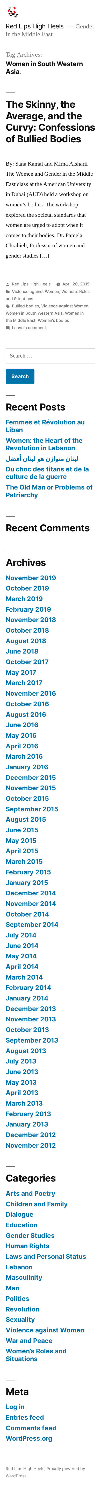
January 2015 (27, 883)
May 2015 (21, 840)
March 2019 (24, 599)
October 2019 (27, 588)
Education (21, 1225)
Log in (15, 1407)
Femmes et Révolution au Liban (45, 426)
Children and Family (37, 1204)
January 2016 (27, 767)
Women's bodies (53, 320)
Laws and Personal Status (46, 1256)
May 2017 (21, 672)
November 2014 (31, 903)
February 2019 (28, 609)
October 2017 (27, 662)
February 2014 (28, 987)
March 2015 (24, 861)
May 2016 (21, 735)
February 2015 (28, 872)
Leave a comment (29, 327)
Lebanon (19, 1267)
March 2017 (24, 683)
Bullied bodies (25, 306)
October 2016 (27, 704)
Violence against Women (35, 291)
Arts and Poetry (30, 1193)
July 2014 (21, 935)
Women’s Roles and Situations (36, 1355)
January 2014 (27, 998)
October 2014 (27, 914)
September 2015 (32, 809)
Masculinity (24, 1277)
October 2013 (27, 1030)
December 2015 (31, 777)
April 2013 (22, 1093)
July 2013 (21, 1061)
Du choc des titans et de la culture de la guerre (47, 473)
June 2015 (22, 830)
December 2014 (31, 893)
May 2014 (21, 956)
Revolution (22, 1309)
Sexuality (20, 1319)
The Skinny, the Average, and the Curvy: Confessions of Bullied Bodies (50, 121)
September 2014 (32, 924)
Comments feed (31, 1428)
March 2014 (24, 977)
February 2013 (28, 1114)
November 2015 (31, 788)
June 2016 (22, 725)
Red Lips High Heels (35, 26)
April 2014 (22, 966)
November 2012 (31, 1145)
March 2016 (24, 756)
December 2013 (31, 1009)
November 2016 (31, 693)
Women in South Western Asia (34, 313)
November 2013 (31, 1019)
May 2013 (21, 1082)
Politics (17, 1298)
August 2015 (26, 819)
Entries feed (25, 1417)
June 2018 (22, 651)
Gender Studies (30, 1235)
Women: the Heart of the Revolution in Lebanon (44, 444)
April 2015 (22, 851)
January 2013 (27, 1124)
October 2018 (27, 630)
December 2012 (31, 1135)
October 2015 (27, 798)
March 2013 (24, 1103)
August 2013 (26, 1051)
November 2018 (31, 620)
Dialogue (19, 1214)
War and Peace (29, 1341)
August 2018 (26, 641)
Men (12, 1288)
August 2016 (26, 714)
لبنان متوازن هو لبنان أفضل (42, 458)
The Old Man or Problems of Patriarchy (49, 491)
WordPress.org (29, 1438)
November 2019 (31, 578)
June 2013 (22, 1072)
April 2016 (22, 746)
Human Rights (27, 1246)
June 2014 (22, 946)
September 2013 (32, 1040)
